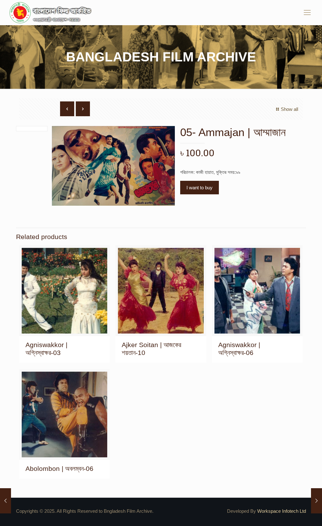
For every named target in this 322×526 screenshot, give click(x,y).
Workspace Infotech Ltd (281, 511)
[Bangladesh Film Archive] (51, 12)
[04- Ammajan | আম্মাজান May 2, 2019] (5, 500)
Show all (289, 109)
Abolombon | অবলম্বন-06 (59, 468)
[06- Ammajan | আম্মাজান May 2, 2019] (316, 500)
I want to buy (199, 187)
